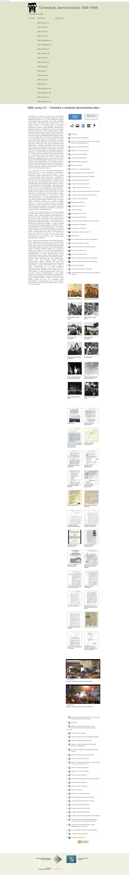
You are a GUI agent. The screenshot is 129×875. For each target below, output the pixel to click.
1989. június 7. (42, 71)
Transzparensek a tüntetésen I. (79, 224)
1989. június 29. (42, 80)
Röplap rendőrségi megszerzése (79, 161)
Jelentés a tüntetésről (76, 209)
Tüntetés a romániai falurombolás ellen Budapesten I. (84, 258)
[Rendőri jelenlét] (91, 349)
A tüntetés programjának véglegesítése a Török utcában (85, 191)
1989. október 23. (43, 97)
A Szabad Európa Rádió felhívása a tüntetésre (82, 176)
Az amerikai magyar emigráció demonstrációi (82, 172)
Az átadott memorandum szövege (80, 243)
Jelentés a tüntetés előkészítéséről (80, 137)
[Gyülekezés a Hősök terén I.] (74, 291)
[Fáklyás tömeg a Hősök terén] (74, 389)
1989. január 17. (42, 58)
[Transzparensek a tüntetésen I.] (74, 329)
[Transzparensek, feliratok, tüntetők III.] (74, 349)
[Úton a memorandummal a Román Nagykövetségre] (74, 369)
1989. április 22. (42, 66)
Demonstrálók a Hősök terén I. (79, 213)
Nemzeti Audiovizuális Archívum (44, 869)
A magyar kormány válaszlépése (79, 198)
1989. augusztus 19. (44, 88)
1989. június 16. (42, 75)
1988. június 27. (42, 36)
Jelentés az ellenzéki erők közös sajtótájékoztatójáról (85, 736)
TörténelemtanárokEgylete (83, 859)
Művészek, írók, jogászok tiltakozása (80, 169)
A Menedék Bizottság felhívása (79, 158)
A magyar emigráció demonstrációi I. (80, 180)
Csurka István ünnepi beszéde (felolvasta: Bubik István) (85, 221)
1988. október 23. (43, 49)
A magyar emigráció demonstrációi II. (80, 184)
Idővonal (31, 18)
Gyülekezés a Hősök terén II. (78, 206)
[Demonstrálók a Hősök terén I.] (74, 309)
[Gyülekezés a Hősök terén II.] (91, 291)
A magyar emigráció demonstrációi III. (80, 187)
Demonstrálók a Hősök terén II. (79, 217)
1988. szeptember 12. (44, 40)
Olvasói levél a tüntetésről (77, 265)
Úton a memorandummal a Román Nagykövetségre (84, 239)
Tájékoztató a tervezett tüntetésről (80, 150)
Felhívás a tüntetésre (76, 165)
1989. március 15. (43, 62)
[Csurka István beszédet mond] (91, 389)
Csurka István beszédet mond (78, 254)
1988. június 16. (42, 31)
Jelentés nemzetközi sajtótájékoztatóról (81, 740)
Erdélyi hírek (74, 134)
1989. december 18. (44, 101)
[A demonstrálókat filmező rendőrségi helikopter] (91, 369)
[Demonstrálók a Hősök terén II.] (91, 309)
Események (41, 18)
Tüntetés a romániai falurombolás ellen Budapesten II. (84, 261)
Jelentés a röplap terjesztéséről (79, 154)
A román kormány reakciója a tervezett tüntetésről (84, 195)
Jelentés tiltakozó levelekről (78, 733)
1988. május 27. (42, 27)
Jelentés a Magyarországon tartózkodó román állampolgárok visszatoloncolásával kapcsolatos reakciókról (81, 727)
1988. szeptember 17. (44, 45)
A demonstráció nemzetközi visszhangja (81, 269)
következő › (85, 842)
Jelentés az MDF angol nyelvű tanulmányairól (82, 754)
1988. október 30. (43, 53)
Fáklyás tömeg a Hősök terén (78, 250)
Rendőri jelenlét (75, 235)
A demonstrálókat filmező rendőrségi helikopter (83, 246)
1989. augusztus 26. (44, 93)
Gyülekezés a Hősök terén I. (78, 202)
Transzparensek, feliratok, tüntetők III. (80, 232)
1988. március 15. (43, 23)
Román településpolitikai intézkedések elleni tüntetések (85, 778)
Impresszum (59, 18)
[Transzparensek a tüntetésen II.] (91, 329)
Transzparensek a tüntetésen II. (79, 228)
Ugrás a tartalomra (5, 0)
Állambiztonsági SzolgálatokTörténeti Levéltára (43, 859)
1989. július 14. (42, 84)
